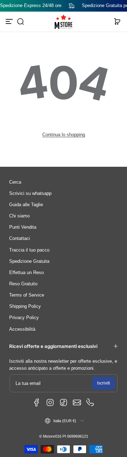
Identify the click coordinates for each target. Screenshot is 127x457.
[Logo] (63, 21)
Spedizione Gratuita (29, 261)
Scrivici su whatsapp (30, 193)
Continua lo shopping (63, 134)
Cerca (15, 182)
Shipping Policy (25, 306)
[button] (20, 21)
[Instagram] (50, 402)
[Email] (77, 402)
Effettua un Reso (26, 272)
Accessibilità (22, 329)
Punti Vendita (22, 227)
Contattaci (19, 238)
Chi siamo (19, 216)
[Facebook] (36, 402)
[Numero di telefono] (90, 402)
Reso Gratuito (23, 283)
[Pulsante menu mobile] (10, 21)
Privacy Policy (24, 317)
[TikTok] (63, 402)
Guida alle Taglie (26, 204)
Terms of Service (26, 295)
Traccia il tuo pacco (29, 250)
